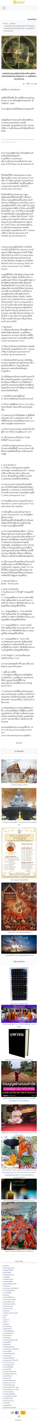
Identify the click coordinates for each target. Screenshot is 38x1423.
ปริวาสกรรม (8, 1326)
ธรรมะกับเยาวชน (9, 1302)
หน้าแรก (5, 23)
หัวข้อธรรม (7, 1338)
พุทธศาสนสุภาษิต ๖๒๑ (11, 1387)
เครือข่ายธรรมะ (8, 1279)
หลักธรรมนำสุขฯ (9, 1358)
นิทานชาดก (7, 1378)
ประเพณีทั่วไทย (8, 1367)
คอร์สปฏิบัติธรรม (9, 1331)
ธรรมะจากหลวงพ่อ (10, 1299)
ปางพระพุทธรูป (8, 1392)
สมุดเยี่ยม (7, 1277)
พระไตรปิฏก (8, 1335)
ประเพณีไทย (8, 1293)
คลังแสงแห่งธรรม (9, 1353)
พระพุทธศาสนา (8, 1333)
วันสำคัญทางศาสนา (10, 1407)
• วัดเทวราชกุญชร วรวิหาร (19, 785)
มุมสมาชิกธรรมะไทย (10, 1284)
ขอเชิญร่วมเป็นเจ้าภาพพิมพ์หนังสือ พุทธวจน (19, 1060)
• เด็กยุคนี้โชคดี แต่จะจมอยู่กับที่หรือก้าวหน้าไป (19, 955)
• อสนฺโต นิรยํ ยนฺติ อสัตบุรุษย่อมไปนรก (19, 932)
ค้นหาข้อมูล (7, 1272)
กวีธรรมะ (7, 1311)
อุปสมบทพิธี (7, 1405)
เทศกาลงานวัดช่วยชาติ (11, 1288)
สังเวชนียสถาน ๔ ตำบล (11, 1389)
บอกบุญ (12, 23)
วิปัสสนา (6, 1324)
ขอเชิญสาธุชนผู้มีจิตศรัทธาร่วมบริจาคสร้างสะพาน (19, 1201)
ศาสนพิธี (6, 1403)
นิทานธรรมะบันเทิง (9, 1304)
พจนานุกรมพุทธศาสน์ (11, 1340)
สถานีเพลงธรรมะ (9, 1347)
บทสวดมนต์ (7, 1356)
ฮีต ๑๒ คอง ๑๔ (9, 1362)
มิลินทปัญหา (8, 1342)
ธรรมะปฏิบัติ (8, 1351)
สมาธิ (5, 1322)
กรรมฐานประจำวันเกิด (11, 1360)
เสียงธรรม (7, 1344)
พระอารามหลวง (9, 1401)
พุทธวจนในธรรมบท (10, 1380)
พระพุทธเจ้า (7, 1369)
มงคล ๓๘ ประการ (9, 1383)
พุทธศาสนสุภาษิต (9, 1385)
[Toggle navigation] (4, 8)
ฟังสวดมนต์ (8, 1329)
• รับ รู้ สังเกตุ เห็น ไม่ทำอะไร (19, 880)
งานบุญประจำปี (9, 1365)
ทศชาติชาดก (8, 1376)
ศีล (5, 1317)
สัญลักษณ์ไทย (8, 1281)
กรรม (5, 1315)
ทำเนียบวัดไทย (8, 1398)
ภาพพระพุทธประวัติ (10, 1371)
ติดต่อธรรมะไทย (9, 1275)
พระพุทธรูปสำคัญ (9, 1394)
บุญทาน (6, 1320)
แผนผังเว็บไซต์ (8, 1270)
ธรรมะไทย (18, 1420)
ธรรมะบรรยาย (8, 1306)
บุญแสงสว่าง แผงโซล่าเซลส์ (19, 1004)
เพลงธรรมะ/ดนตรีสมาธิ (11, 1349)
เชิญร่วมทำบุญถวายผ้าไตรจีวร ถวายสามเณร (19, 1251)
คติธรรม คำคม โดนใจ (11, 1313)
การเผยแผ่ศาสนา (9, 1290)
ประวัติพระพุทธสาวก (10, 1374)
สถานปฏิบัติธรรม (9, 1297)
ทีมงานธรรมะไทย (9, 1268)
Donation (7, 1286)
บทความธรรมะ (8, 1308)
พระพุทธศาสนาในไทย (10, 1396)
